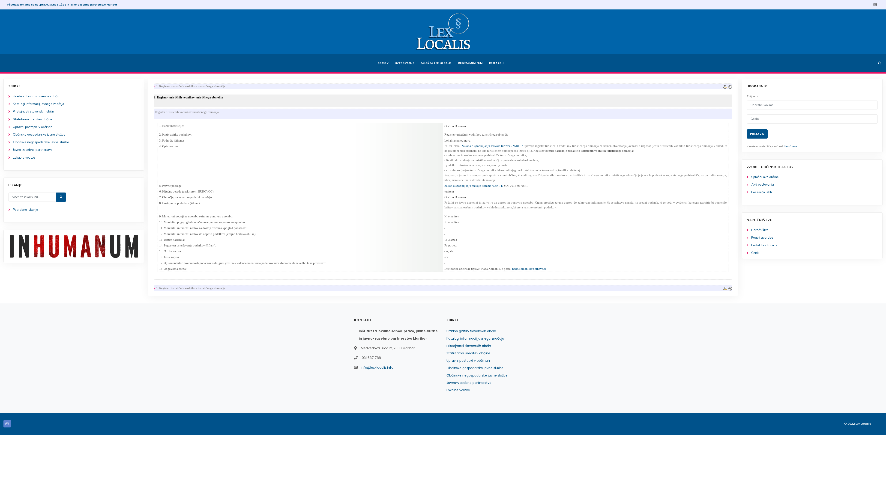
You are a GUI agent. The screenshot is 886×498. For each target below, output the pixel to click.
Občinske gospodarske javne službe (39, 134)
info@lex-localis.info (377, 367)
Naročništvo (760, 230)
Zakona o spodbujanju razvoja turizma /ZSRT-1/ (492, 146)
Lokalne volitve (24, 157)
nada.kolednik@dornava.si (529, 268)
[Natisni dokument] (725, 86)
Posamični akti (761, 192)
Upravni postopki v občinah (32, 127)
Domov (383, 63)
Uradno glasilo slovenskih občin (36, 96)
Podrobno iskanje (25, 210)
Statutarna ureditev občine (32, 119)
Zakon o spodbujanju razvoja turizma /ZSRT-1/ (473, 185)
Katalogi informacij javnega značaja (38, 104)
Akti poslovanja (762, 184)
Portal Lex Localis (764, 245)
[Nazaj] (730, 86)
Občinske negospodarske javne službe (41, 142)
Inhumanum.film (470, 63)
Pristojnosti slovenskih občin (33, 111)
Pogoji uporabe (762, 237)
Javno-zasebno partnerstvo (33, 150)
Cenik (755, 253)
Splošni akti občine (765, 177)
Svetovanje (404, 63)
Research (496, 63)
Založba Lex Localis (436, 63)
